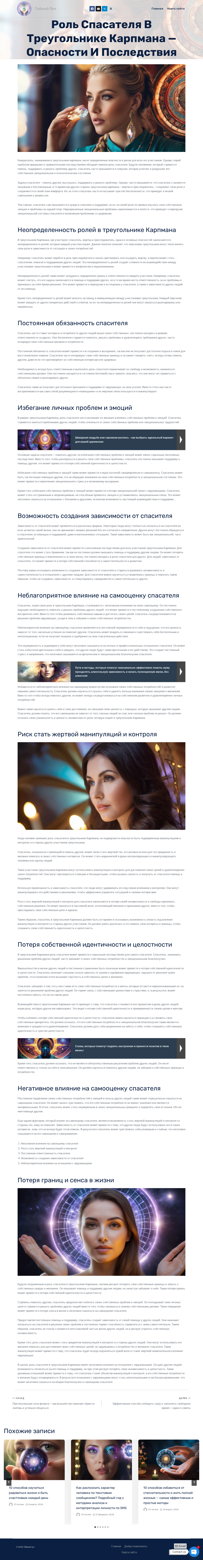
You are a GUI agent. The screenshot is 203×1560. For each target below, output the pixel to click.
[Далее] (194, 1482)
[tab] (95, 1527)
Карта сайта (176, 8)
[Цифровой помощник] (111, 8)
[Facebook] (92, 8)
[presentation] (34, 1460)
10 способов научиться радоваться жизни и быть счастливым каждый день (28, 1493)
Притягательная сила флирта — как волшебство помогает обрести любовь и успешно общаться (54, 1403)
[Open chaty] (194, 1551)
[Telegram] (104, 8)
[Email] (98, 8)
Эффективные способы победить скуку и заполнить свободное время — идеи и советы (151, 1403)
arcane (20, 1504)
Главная (157, 8)
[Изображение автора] (11, 1505)
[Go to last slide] (8, 1482)
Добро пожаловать (135, 1546)
